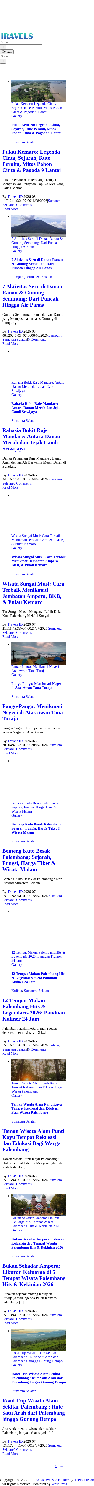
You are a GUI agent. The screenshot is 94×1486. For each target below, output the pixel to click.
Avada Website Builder (52, 1480)
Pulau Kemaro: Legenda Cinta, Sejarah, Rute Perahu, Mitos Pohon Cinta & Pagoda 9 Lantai (36, 108)
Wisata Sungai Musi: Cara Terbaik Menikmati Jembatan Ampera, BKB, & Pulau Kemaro (37, 540)
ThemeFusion (84, 1480)
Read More (10, 209)
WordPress (59, 1484)
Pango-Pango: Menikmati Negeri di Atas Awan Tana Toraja (37, 669)
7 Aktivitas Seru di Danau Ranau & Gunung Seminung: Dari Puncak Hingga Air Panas (37, 243)
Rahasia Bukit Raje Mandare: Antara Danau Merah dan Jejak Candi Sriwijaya (37, 386)
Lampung (18, 277)
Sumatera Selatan (23, 142)
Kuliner (16, 991)
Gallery (16, 116)
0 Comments (22, 205)
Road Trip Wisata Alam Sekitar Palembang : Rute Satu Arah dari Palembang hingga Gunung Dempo (37, 1357)
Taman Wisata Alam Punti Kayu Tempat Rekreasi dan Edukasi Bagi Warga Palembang (36, 1087)
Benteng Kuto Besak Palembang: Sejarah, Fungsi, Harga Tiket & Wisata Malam (35, 807)
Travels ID (15, 197)
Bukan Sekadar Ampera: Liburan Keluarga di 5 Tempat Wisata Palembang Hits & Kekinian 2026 (35, 1222)
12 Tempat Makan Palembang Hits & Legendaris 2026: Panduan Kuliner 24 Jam (38, 956)
